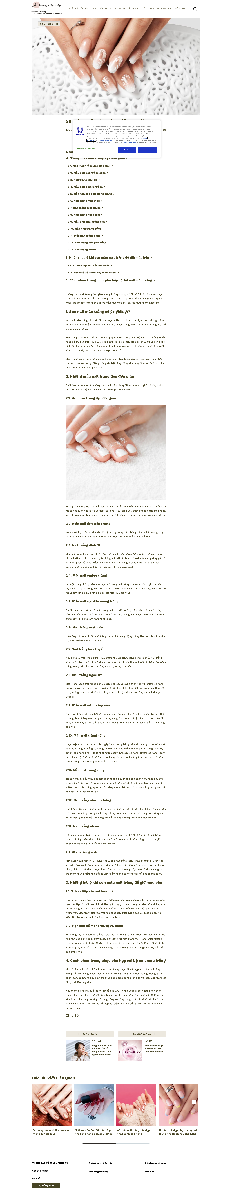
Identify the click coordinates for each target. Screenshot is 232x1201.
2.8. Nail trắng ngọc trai (84, 214)
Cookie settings (129, 143)
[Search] (195, 9)
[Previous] (36, 1102)
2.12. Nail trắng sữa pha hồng (87, 242)
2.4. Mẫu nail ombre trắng (85, 186)
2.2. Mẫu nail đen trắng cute (87, 172)
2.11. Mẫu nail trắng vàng (84, 235)
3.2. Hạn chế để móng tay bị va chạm (92, 272)
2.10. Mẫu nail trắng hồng (84, 228)
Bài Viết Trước (90, 1034)
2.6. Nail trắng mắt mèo (84, 200)
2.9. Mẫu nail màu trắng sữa (86, 221)
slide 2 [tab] (133, 1143)
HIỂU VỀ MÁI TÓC (79, 8)
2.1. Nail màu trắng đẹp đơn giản (89, 165)
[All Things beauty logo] (47, 5)
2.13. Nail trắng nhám (82, 249)
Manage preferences (86, 148)
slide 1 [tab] (99, 1143)
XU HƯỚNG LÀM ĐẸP (126, 8)
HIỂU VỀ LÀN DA (102, 8)
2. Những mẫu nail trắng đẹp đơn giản (95, 158)
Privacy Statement (107, 140)
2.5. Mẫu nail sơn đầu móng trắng (90, 193)
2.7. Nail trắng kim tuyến (84, 207)
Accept (147, 150)
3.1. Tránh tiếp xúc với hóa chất (88, 265)
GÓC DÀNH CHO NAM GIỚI (156, 8)
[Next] (194, 1102)
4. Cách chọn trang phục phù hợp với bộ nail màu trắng (109, 280)
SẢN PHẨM (181, 8)
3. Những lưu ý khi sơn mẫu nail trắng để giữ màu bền (107, 257)
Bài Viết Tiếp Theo (142, 1034)
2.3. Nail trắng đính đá (82, 179)
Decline (127, 150)
